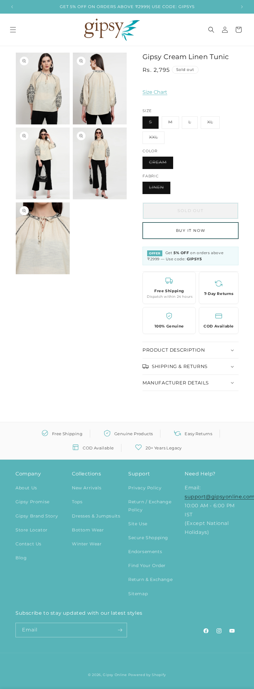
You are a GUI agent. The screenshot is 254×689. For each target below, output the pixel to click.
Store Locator (31, 530)
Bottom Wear (88, 530)
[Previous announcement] (12, 7)
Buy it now (190, 230)
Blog (21, 558)
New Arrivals (86, 488)
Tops (77, 502)
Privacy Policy (144, 488)
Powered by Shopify (147, 675)
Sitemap (138, 593)
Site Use (137, 523)
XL (213, 124)
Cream (161, 164)
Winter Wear (87, 544)
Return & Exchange (150, 579)
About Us (26, 488)
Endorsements (145, 551)
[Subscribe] (120, 630)
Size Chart (154, 92)
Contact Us (28, 544)
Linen (159, 189)
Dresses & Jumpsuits (96, 516)
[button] (13, 30)
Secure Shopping (148, 537)
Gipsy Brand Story (36, 516)
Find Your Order (147, 565)
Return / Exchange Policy (149, 505)
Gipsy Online (115, 675)
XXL (156, 139)
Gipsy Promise (32, 502)
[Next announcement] (242, 7)
